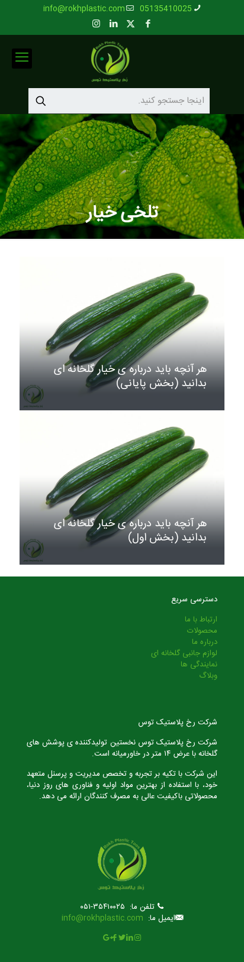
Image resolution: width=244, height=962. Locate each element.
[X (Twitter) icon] (130, 24)
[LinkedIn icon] (113, 24)
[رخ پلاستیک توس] (110, 61)
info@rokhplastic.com (84, 8)
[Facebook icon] (147, 24)
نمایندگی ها (199, 664)
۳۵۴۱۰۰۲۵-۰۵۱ (102, 907)
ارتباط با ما (201, 619)
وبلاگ (208, 675)
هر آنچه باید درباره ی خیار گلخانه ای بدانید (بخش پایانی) (130, 377)
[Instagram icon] (96, 24)
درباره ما (204, 642)
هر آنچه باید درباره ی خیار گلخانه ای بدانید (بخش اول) (130, 531)
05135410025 (166, 8)
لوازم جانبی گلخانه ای (184, 653)
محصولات (202, 630)
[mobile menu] (22, 58)
